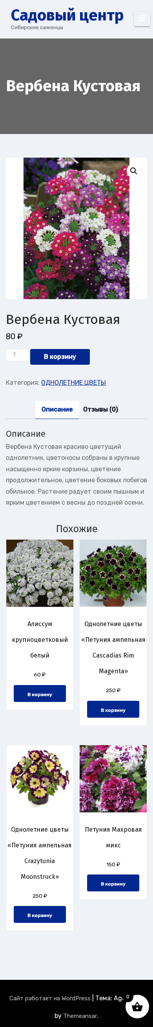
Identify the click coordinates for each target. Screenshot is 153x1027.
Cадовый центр (67, 15)
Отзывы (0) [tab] (100, 409)
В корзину (60, 356)
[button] (134, 171)
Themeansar (80, 1016)
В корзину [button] (39, 694)
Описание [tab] (57, 409)
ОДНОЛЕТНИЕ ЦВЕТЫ (73, 382)
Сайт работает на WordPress (50, 998)
